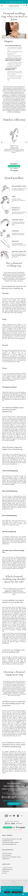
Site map (4, 873)
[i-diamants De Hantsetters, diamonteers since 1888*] (14, 5)
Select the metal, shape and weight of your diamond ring (14, 56)
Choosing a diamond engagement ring (11, 68)
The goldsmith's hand (7, 840)
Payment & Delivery (7, 853)
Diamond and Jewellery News (9, 844)
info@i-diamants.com (7, 869)
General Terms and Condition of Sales (11, 857)
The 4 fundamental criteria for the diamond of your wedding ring (14, 49)
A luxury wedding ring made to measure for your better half (14, 62)
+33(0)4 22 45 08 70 (7, 867)
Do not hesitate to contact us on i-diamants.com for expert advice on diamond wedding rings (14, 77)
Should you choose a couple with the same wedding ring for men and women (14, 73)
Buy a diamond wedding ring (13, 45)
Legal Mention (5, 858)
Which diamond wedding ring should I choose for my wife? (13, 59)
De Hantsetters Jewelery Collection (10, 842)
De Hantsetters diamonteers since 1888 (12, 839)
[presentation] (2, 142)
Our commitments (6, 855)
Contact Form (5, 871)
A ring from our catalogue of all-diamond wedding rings (14, 65)
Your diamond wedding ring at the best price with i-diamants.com (14, 53)
